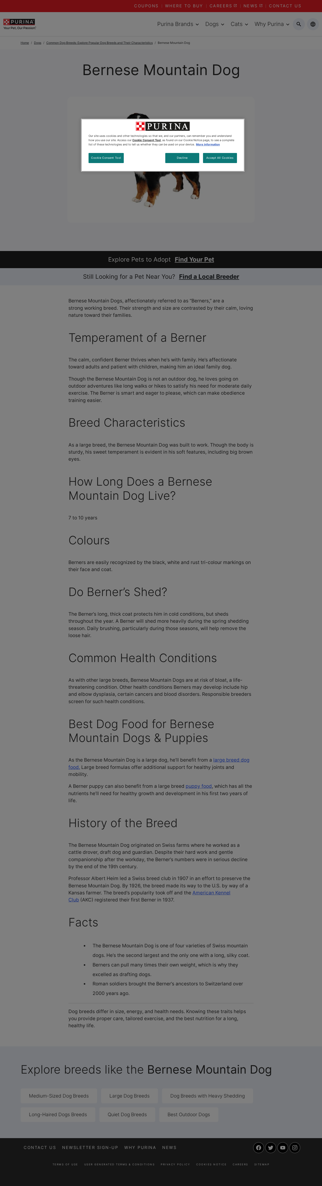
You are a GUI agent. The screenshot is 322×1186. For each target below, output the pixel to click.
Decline (182, 158)
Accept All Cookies (219, 158)
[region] (163, 145)
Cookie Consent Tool (106, 158)
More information (208, 144)
